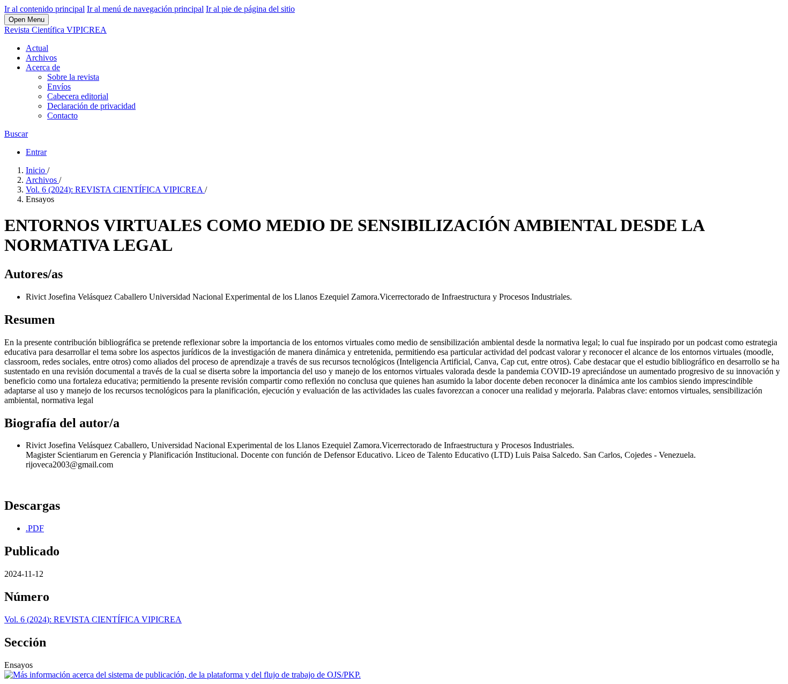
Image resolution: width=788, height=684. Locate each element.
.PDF (35, 528)
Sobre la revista (73, 76)
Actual (37, 48)
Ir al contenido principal (44, 8)
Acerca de (43, 67)
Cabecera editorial (77, 96)
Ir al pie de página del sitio (250, 8)
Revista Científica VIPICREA (55, 29)
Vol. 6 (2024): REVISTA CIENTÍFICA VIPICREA (115, 189)
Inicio (36, 170)
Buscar (16, 133)
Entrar (36, 152)
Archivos (41, 57)
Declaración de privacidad (91, 105)
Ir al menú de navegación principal (145, 8)
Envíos (59, 86)
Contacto (62, 115)
